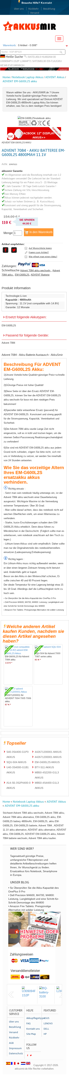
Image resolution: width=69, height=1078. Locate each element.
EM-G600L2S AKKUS (47, 762)
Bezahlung (49, 8)
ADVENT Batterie (40, 274)
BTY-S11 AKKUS (44, 767)
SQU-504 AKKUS (16, 762)
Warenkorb (9, 45)
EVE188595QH (16, 65)
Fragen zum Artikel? (39, 252)
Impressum (15, 1048)
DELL (46, 1028)
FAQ (28, 1023)
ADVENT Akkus (54, 77)
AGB (11, 1043)
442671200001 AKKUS (48, 751)
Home (6, 77)
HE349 (3, 65)
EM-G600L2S (22, 274)
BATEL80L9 (34, 57)
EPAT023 (13, 164)
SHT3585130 (39, 61)
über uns (19, 8)
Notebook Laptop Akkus (27, 77)
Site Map (31, 1034)
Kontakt (46, 2)
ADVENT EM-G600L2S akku (20, 81)
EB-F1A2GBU (54, 61)
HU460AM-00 (49, 57)
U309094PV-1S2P (9, 61)
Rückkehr (33, 8)
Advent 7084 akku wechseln (35, 270)
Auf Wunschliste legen (40, 248)
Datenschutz (16, 1053)
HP (45, 1034)
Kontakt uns (33, 1028)
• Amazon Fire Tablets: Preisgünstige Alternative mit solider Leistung (34, 610)
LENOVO (48, 1023)
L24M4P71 (25, 61)
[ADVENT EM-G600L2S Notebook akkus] (34, 118)
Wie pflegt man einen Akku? (43, 256)
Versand (34, 12)
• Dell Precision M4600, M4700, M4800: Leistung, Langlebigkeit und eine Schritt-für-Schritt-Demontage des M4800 (33, 604)
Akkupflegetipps (33, 1018)
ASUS (46, 1018)
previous (11, 995)
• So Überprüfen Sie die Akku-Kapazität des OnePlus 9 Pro (30, 598)
